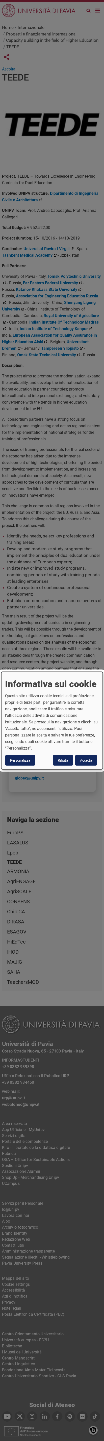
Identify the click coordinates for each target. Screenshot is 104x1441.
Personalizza (20, 760)
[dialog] (52, 720)
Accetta (86, 760)
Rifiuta (63, 760)
